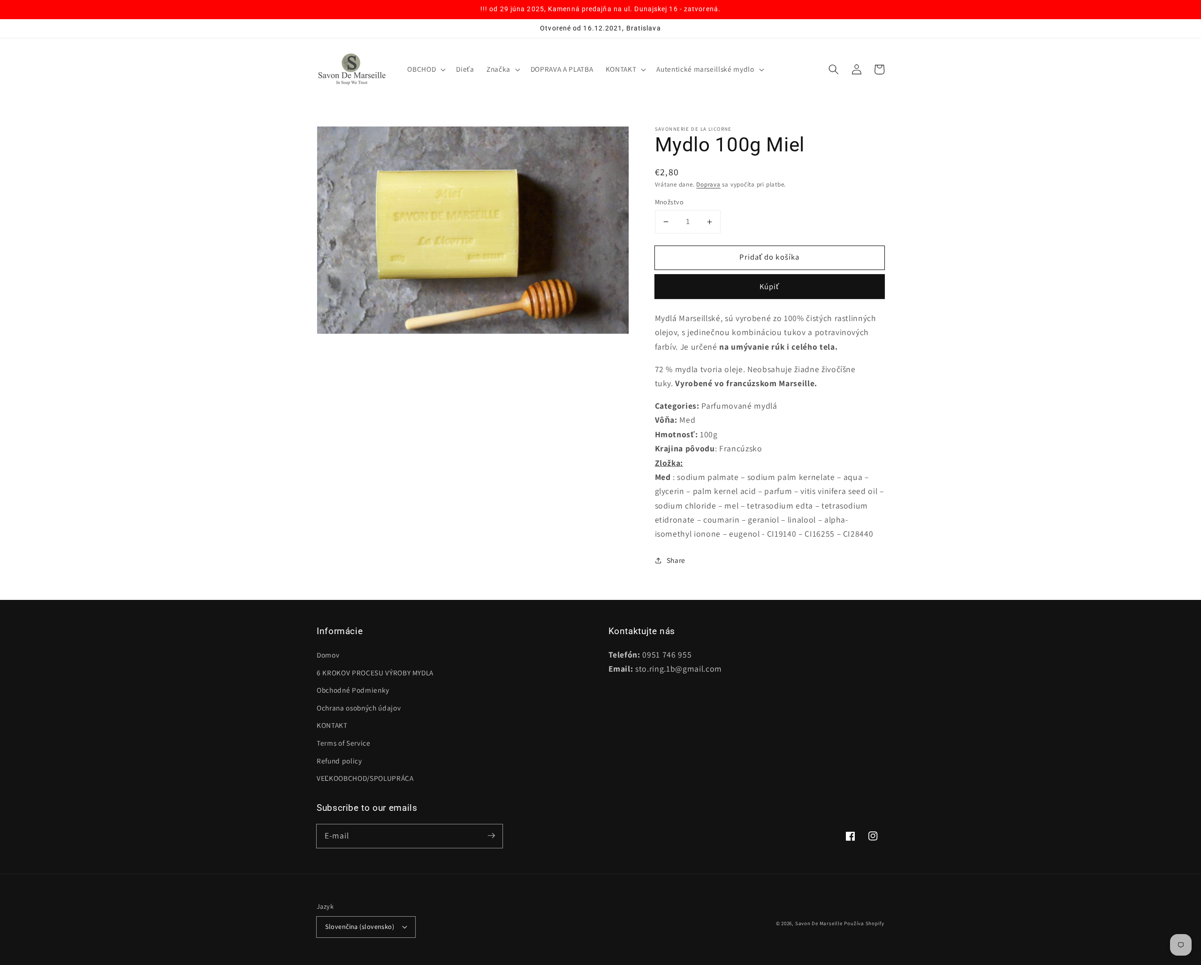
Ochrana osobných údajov (359, 707)
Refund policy (339, 760)
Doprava (708, 184)
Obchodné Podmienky (353, 690)
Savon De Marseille (819, 923)
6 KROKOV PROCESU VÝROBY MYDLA (375, 672)
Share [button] (676, 560)
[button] (425, 69)
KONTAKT (332, 725)
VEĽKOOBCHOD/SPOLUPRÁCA (365, 778)
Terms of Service (344, 743)
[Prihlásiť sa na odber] (491, 835)
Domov (328, 654)
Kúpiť (770, 286)
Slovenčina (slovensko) (360, 926)
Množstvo (669, 201)
